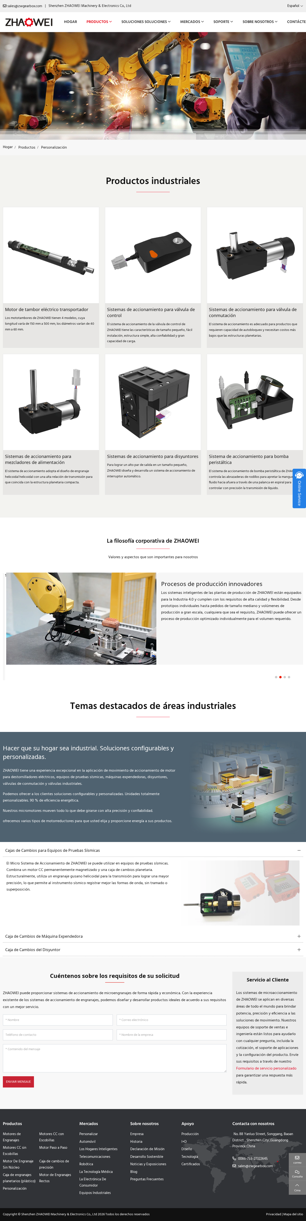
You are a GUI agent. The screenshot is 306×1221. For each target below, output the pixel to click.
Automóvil (87, 1142)
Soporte (221, 22)
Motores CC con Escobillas (51, 1137)
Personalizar (88, 1134)
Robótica (86, 1164)
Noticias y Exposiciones (148, 1164)
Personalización (15, 1189)
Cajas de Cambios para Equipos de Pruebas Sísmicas (52, 850)
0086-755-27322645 (253, 1159)
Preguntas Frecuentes (147, 1179)
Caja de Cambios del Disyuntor (32, 949)
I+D (184, 1142)
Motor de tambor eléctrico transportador (46, 309)
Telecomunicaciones (94, 1157)
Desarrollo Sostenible (146, 1157)
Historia (136, 1142)
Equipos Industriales (95, 1193)
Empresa (136, 1134)
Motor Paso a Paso (53, 1148)
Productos (97, 22)
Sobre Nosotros (258, 22)
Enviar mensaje (18, 1082)
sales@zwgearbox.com (24, 6)
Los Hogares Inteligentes (98, 1149)
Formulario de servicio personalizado (266, 1068)
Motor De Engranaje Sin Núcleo (18, 1165)
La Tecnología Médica (96, 1172)
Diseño (186, 1149)
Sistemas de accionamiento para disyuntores (152, 456)
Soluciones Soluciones (144, 22)
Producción (190, 1134)
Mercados (190, 22)
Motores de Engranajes (12, 1137)
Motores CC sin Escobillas (14, 1151)
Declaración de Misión (147, 1149)
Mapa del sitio (293, 1214)
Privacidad (273, 1214)
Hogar (70, 22)
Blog (133, 1172)
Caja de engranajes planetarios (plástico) (19, 1178)
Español (293, 6)
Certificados (190, 1164)
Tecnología (189, 1157)
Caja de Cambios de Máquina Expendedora (44, 936)
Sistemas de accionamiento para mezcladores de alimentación (38, 459)
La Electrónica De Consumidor (92, 1182)
